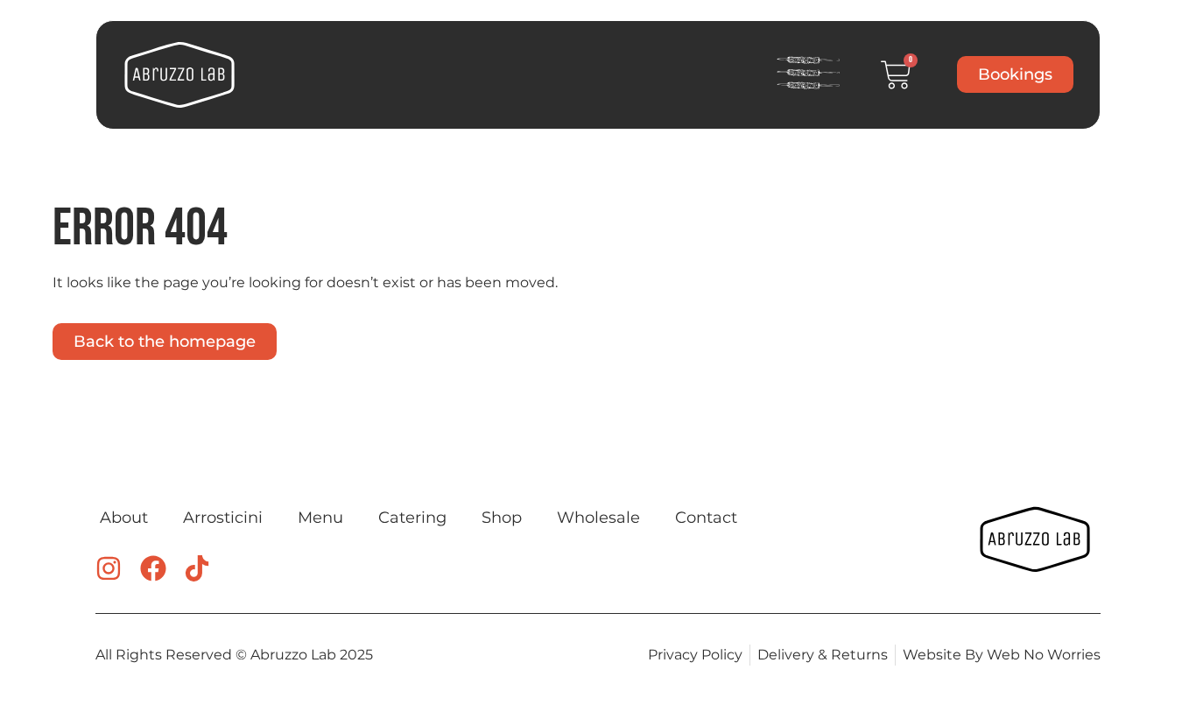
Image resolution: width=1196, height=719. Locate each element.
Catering (412, 517)
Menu (320, 517)
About (124, 517)
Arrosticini (223, 517)
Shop (502, 517)
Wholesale (598, 517)
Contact (706, 517)
